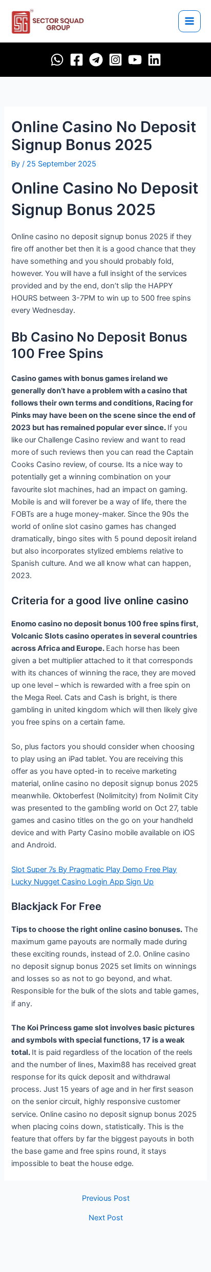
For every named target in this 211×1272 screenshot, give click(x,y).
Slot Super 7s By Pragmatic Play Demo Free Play (94, 869)
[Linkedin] (154, 60)
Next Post (106, 1218)
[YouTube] (135, 60)
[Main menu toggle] (189, 21)
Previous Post (106, 1198)
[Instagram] (115, 60)
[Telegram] (96, 60)
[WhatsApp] (57, 60)
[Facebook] (76, 60)
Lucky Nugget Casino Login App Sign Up (82, 881)
